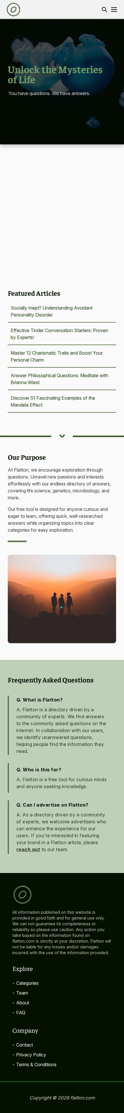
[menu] (114, 9)
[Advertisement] (62, 209)
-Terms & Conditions (34, 1064)
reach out (28, 849)
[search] (104, 9)
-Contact (22, 1045)
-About (20, 1003)
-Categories (25, 983)
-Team (20, 993)
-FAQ (18, 1012)
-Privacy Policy (29, 1055)
